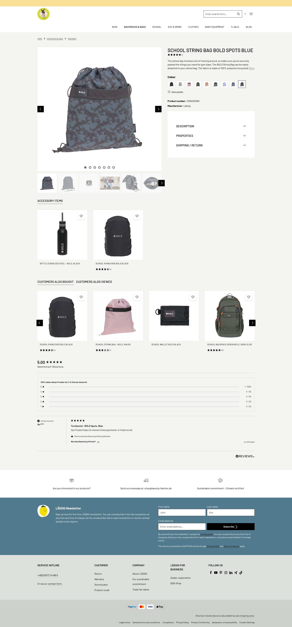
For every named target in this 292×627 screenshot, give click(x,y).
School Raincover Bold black (112, 263)
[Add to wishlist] (81, 215)
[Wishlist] (251, 13)
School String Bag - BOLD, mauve (113, 344)
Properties (184, 136)
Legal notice (124, 622)
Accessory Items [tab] (50, 200)
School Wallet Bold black (166, 344)
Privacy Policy (213, 546)
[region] (99, 120)
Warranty (99, 579)
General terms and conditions (146, 622)
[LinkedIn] (231, 573)
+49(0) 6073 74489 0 (47, 575)
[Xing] (236, 573)
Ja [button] (98, 441)
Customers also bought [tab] (55, 281)
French (175, 3)
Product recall (101, 590)
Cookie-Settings (247, 622)
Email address (165, 520)
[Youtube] (216, 573)
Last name (212, 506)
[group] (53, 362)
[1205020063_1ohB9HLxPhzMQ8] (99, 109)
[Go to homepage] (43, 14)
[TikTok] (241, 573)
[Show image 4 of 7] (99, 167)
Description (185, 126)
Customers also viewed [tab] (94, 281)
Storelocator (101, 584)
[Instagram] (226, 573)
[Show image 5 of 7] (104, 167)
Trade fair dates (140, 589)
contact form (55, 583)
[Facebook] (211, 573)
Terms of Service (231, 546)
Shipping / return (189, 145)
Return (98, 573)
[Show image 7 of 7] (113, 167)
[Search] (238, 13)
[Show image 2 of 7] (90, 167)
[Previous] (40, 109)
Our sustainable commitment (140, 581)
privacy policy (206, 534)
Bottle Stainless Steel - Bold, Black (60, 263)
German (165, 3)
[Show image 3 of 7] (95, 167)
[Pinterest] (221, 573)
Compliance (168, 622)
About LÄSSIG (139, 573)
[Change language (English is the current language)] (245, 14)
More (251, 68)
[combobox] (219, 13)
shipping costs (247, 615)
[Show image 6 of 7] (109, 167)
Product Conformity (200, 622)
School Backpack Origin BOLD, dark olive (229, 344)
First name (164, 506)
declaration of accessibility (224, 622)
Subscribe (229, 526)
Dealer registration (180, 577)
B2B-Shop (175, 583)
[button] (210, 55)
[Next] (158, 109)
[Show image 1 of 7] (85, 167)
